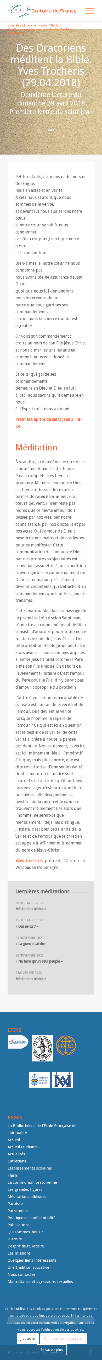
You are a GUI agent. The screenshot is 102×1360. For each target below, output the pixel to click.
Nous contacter (21, 1274)
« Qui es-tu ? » (27, 926)
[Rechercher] (75, 10)
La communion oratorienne (32, 1182)
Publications (19, 1225)
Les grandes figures (25, 1189)
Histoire (15, 1239)
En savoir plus (52, 1350)
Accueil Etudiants (23, 1147)
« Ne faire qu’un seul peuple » (39, 961)
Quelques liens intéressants (32, 1260)
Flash (12, 1175)
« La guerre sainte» (30, 944)
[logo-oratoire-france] (42, 10)
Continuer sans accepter (63, 1339)
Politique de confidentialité (31, 1217)
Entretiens (17, 1161)
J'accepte (28, 1339)
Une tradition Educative (28, 1267)
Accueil (14, 1140)
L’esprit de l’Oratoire (26, 1246)
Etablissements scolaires (30, 1168)
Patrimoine (18, 1210)
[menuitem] (75, 10)
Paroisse (15, 1203)
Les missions (19, 1253)
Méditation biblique (30, 909)
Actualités (16, 1154)
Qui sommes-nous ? (25, 1232)
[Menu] (87, 10)
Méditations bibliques (27, 1196)
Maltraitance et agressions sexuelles (40, 1281)
